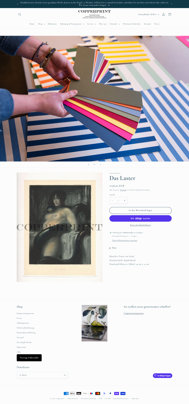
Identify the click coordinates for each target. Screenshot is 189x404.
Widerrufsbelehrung (25, 328)
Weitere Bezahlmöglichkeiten (140, 225)
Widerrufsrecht (73, 398)
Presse (19, 318)
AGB (100, 398)
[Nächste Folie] (100, 164)
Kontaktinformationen (121, 398)
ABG (19, 352)
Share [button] (114, 248)
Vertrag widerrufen (29, 357)
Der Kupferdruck (24, 342)
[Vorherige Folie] (88, 164)
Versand (123, 190)
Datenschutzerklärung (26, 332)
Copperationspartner (134, 313)
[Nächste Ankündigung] (171, 4)
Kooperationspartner (25, 313)
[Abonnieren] (64, 375)
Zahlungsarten (23, 323)
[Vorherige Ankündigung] (17, 4)
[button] (20, 14)
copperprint (60, 398)
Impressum (21, 347)
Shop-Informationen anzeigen (124, 240)
